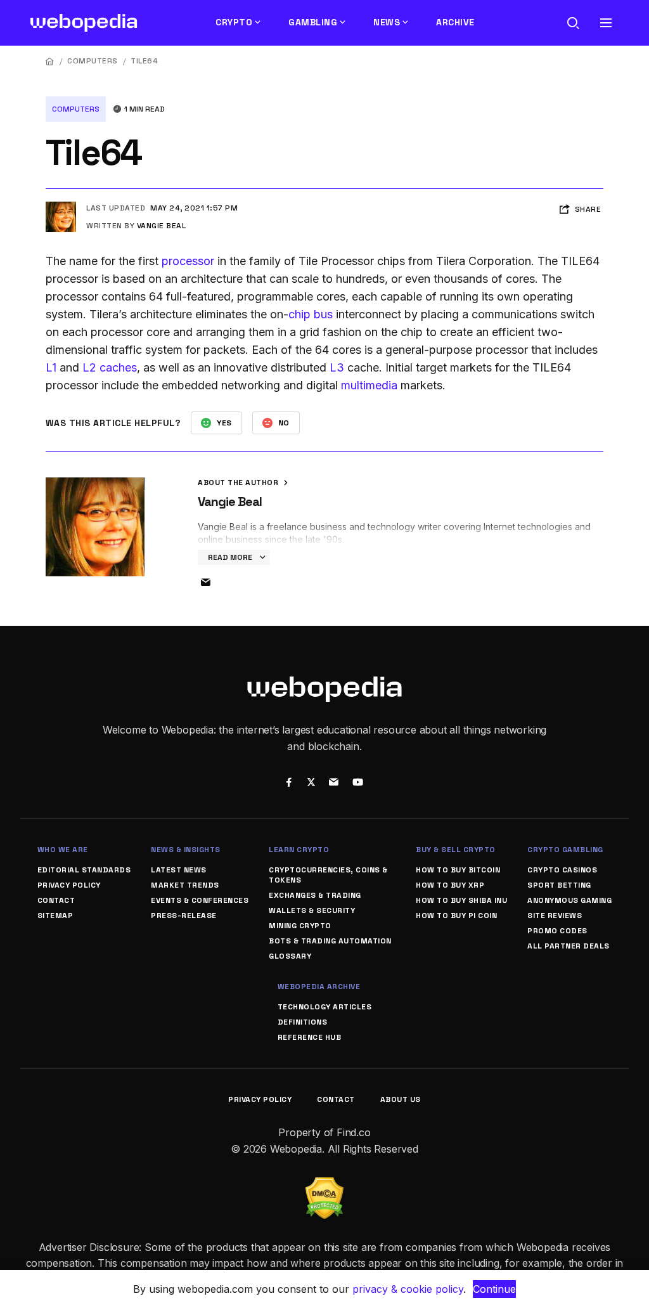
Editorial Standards (84, 870)
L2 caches (109, 367)
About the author (239, 482)
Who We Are (62, 850)
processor (188, 261)
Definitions (303, 1022)
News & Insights (186, 850)
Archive (455, 22)
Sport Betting (559, 885)
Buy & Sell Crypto (456, 850)
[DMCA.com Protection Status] (324, 1185)
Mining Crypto (300, 926)
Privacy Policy (69, 885)
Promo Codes (557, 931)
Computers (92, 61)
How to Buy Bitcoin (458, 870)
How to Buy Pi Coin (456, 915)
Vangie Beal (161, 226)
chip (299, 314)
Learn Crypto (299, 850)
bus (323, 314)
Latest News (179, 870)
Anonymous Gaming (569, 900)
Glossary (290, 956)
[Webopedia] (84, 23)
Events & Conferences (199, 900)
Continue (494, 1289)
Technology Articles (325, 1007)
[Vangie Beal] (61, 207)
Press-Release (184, 915)
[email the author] (205, 582)
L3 (337, 367)
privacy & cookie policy (407, 1289)
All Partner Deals (568, 946)
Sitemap (55, 915)
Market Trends (185, 885)
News (386, 22)
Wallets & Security (312, 910)
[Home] (50, 61)
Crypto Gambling (565, 850)
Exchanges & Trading (315, 895)
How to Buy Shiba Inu (461, 900)
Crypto (233, 22)
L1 (51, 367)
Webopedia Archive (319, 986)
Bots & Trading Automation (330, 941)
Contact (56, 900)
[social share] (289, 783)
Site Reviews (554, 915)
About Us (400, 1099)
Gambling (312, 22)
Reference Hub (310, 1037)
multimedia (369, 385)
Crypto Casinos (562, 870)
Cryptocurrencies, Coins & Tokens (328, 875)
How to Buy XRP (450, 885)
